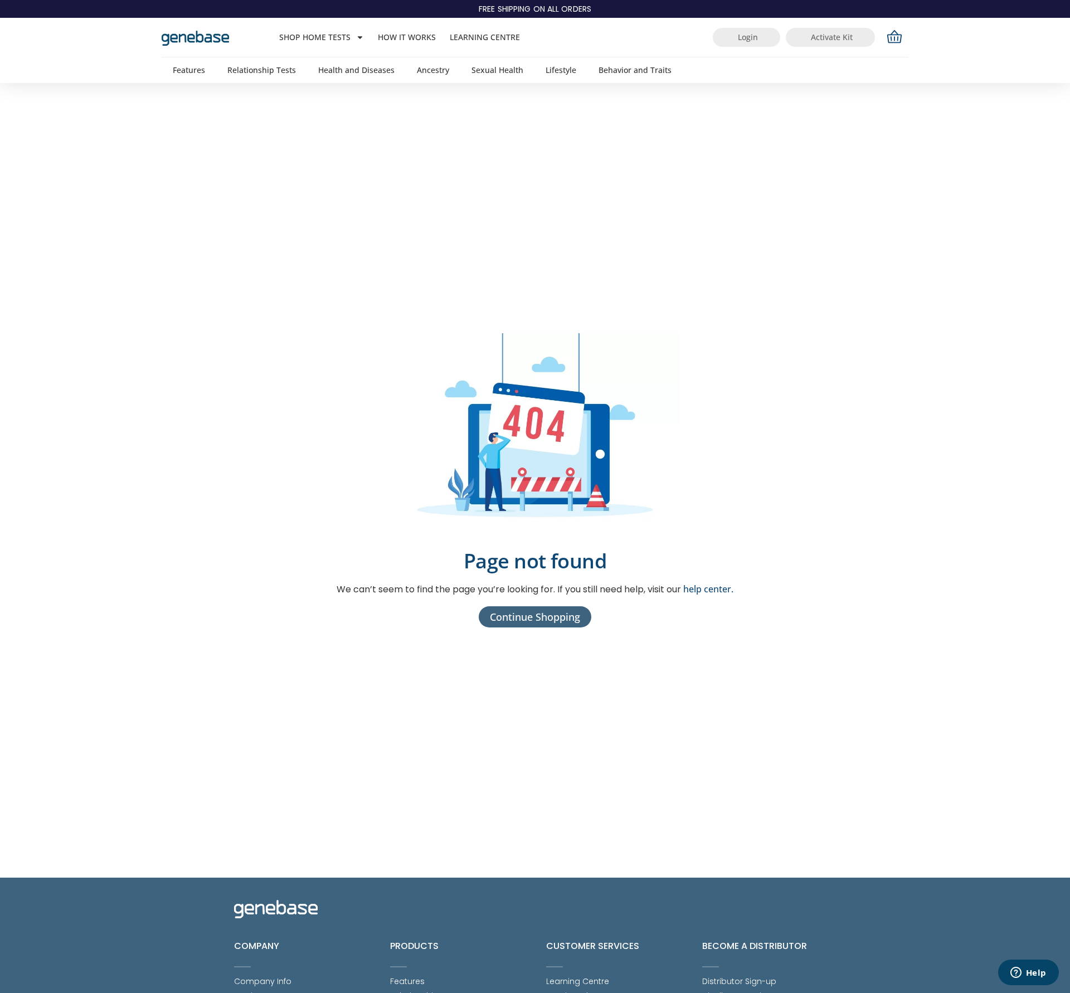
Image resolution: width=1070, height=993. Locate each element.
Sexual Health (497, 70)
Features (189, 70)
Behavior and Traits (635, 70)
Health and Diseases (356, 70)
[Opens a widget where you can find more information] (1028, 973)
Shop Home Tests (315, 37)
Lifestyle (561, 70)
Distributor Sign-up (739, 981)
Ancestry (433, 70)
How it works (407, 37)
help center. (708, 589)
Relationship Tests (261, 70)
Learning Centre (485, 37)
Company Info (262, 981)
